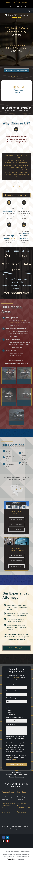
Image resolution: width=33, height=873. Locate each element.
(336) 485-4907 (6, 812)
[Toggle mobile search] (29, 11)
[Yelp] (7, 841)
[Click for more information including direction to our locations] (16, 490)
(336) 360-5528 (21, 812)
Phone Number (11, 698)
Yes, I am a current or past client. (16, 709)
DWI (22, 320)
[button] (13, 186)
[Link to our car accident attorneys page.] (16, 415)
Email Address (11, 691)
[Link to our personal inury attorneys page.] (24, 394)
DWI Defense (8, 774)
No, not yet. (11, 712)
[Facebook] (3, 837)
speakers (12, 238)
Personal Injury (19, 777)
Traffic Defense (18, 774)
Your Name (10, 684)
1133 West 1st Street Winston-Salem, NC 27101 (8, 805)
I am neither (11, 714)
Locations (16, 786)
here (10, 757)
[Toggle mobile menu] (32, 11)
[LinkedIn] (7, 837)
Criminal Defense (14, 323)
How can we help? (11, 724)
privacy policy (11, 859)
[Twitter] (3, 841)
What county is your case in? (14, 717)
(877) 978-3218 (21, 2)
